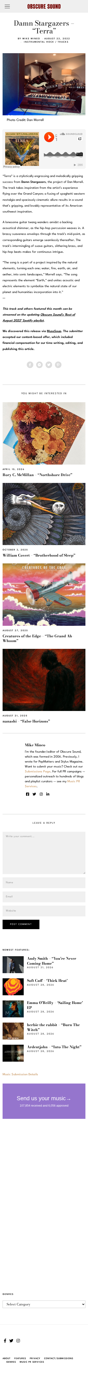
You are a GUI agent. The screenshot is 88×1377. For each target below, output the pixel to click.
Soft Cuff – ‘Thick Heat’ (47, 980)
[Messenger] (39, 364)
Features (20, 1358)
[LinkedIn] (47, 794)
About (7, 1358)
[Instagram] (41, 794)
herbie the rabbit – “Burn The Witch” (53, 1027)
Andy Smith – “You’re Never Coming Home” (51, 961)
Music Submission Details (20, 1074)
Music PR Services (32, 1362)
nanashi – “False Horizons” (26, 721)
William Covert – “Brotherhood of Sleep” (39, 555)
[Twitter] (49, 364)
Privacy (35, 1358)
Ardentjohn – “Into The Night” (54, 1047)
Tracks (63, 42)
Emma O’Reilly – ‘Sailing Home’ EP (55, 1005)
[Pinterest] (58, 364)
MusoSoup (54, 331)
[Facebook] (30, 364)
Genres (11, 1362)
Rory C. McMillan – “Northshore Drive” (37, 475)
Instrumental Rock (39, 42)
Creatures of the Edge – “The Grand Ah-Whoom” (38, 638)
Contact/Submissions (58, 1358)
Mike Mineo (31, 39)
